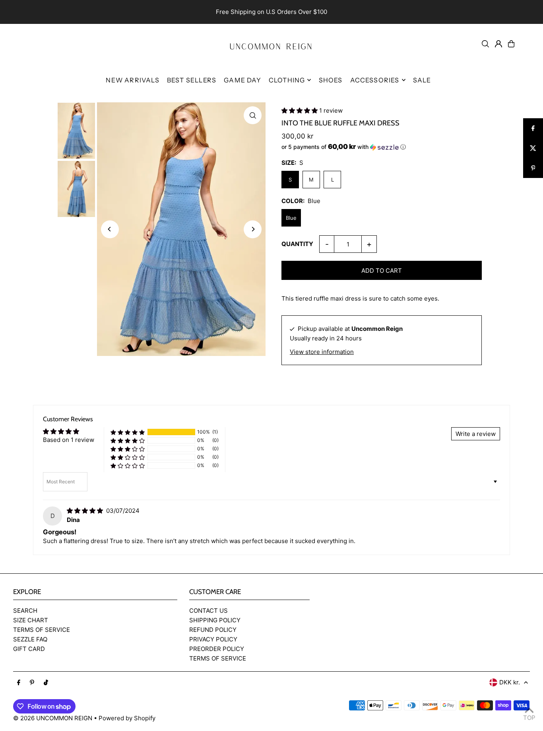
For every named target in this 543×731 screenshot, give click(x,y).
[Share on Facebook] (533, 128)
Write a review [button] (476, 434)
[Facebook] (18, 683)
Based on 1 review (68, 440)
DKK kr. (509, 682)
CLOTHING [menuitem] (287, 80)
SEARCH (25, 610)
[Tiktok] (46, 683)
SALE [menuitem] (422, 80)
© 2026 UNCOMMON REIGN (52, 718)
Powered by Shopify (127, 718)
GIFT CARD (29, 649)
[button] (300, 110)
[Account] (498, 43)
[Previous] (110, 229)
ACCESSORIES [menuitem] (374, 80)
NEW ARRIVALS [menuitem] (132, 80)
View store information (322, 352)
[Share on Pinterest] (533, 168)
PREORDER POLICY (216, 649)
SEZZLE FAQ (30, 639)
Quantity (297, 244)
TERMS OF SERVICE (41, 629)
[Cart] (511, 43)
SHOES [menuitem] (331, 80)
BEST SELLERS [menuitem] (191, 80)
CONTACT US (208, 610)
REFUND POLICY (213, 629)
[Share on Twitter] (533, 148)
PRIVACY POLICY (213, 639)
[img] (86, 510)
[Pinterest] (32, 683)
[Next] (253, 229)
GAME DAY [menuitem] (242, 80)
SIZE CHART (30, 620)
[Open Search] (485, 43)
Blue (291, 218)
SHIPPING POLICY (214, 620)
